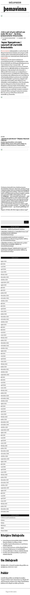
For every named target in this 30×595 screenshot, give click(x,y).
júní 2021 (3, 379)
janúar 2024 (4, 314)
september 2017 (5, 488)
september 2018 (5, 459)
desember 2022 (5, 343)
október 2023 (4, 322)
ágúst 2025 (3, 285)
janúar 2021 (4, 393)
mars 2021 (3, 387)
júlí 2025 (3, 287)
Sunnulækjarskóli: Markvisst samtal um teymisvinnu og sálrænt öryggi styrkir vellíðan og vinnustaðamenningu (14, 239)
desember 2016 (5, 509)
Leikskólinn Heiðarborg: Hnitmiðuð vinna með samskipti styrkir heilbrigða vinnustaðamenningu (14, 233)
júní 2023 (3, 329)
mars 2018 (3, 472)
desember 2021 (5, 369)
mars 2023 (3, 335)
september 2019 (5, 430)
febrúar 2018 (4, 474)
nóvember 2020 (5, 398)
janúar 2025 (4, 293)
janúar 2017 (3, 506)
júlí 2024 (3, 303)
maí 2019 (3, 437)
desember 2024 (5, 295)
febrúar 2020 (4, 416)
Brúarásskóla (5, 51)
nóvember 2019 (5, 424)
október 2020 (4, 401)
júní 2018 (3, 464)
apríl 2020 (3, 411)
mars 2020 (3, 414)
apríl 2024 (3, 308)
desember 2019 (5, 422)
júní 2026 (3, 264)
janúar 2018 (4, 477)
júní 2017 (3, 493)
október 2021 (4, 372)
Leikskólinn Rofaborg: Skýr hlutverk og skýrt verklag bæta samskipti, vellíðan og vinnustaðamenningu (14, 244)
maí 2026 (3, 266)
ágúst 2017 (3, 490)
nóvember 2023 (5, 319)
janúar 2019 (4, 448)
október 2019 (4, 427)
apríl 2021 (3, 385)
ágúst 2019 (3, 432)
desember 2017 (5, 480)
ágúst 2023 (3, 324)
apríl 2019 (3, 440)
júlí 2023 (3, 327)
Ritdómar (3, 525)
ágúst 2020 (3, 403)
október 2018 (4, 456)
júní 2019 (3, 435)
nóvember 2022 (5, 345)
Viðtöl (2, 528)
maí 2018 (3, 466)
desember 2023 (5, 316)
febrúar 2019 (4, 445)
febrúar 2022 (4, 364)
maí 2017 (3, 495)
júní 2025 (3, 290)
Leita (26, 222)
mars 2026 (3, 272)
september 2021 (5, 374)
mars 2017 (3, 501)
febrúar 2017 (4, 503)
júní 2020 (3, 406)
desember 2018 (5, 451)
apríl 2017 (3, 498)
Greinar (4, 39)
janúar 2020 (4, 419)
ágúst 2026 (3, 261)
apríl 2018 (3, 469)
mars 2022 (3, 361)
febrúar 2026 (4, 274)
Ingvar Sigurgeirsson (10, 38)
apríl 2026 (3, 269)
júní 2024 (3, 306)
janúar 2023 (4, 340)
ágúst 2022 (3, 351)
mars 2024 (3, 311)
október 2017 (4, 485)
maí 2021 (3, 382)
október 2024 (4, 301)
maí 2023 (3, 332)
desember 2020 (5, 395)
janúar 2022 (4, 366)
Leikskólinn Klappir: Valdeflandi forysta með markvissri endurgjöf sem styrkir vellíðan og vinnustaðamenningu (14, 250)
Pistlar (2, 523)
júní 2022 (3, 353)
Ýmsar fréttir (4, 530)
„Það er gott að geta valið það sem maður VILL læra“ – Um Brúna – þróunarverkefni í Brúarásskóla (13, 34)
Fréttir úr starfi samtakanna (8, 517)
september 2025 (5, 282)
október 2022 (4, 348)
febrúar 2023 (4, 337)
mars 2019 (3, 443)
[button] (23, 591)
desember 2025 (5, 277)
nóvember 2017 (5, 482)
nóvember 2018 (5, 453)
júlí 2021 (3, 377)
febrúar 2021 (4, 390)
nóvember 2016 (5, 511)
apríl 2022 (3, 358)
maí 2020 (3, 408)
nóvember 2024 (5, 298)
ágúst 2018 (3, 461)
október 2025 (4, 279)
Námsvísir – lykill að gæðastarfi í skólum (12, 229)
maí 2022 (3, 356)
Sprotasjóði (4, 58)
